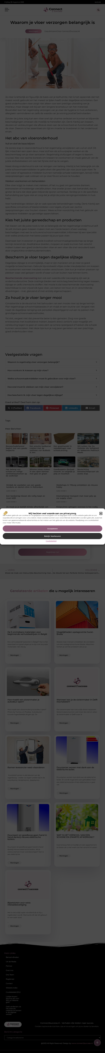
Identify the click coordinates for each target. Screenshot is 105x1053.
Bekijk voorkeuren (52, 536)
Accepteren (52, 529)
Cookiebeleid (51, 541)
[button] (101, 513)
